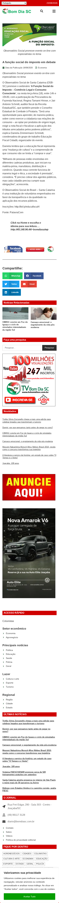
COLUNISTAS (40, 854)
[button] (54, 11)
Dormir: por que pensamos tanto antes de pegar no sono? (27, 427)
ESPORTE (8, 864)
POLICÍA (40, 864)
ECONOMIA (28, 859)
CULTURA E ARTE (11, 859)
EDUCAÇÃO (41, 859)
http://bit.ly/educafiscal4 (27, 206)
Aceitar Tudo (29, 896)
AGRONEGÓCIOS (11, 854)
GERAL (30, 864)
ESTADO (20, 864)
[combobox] (21, 348)
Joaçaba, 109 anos (10, 463)
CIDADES (27, 854)
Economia (42, 68)
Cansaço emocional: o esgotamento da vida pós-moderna (43, 325)
